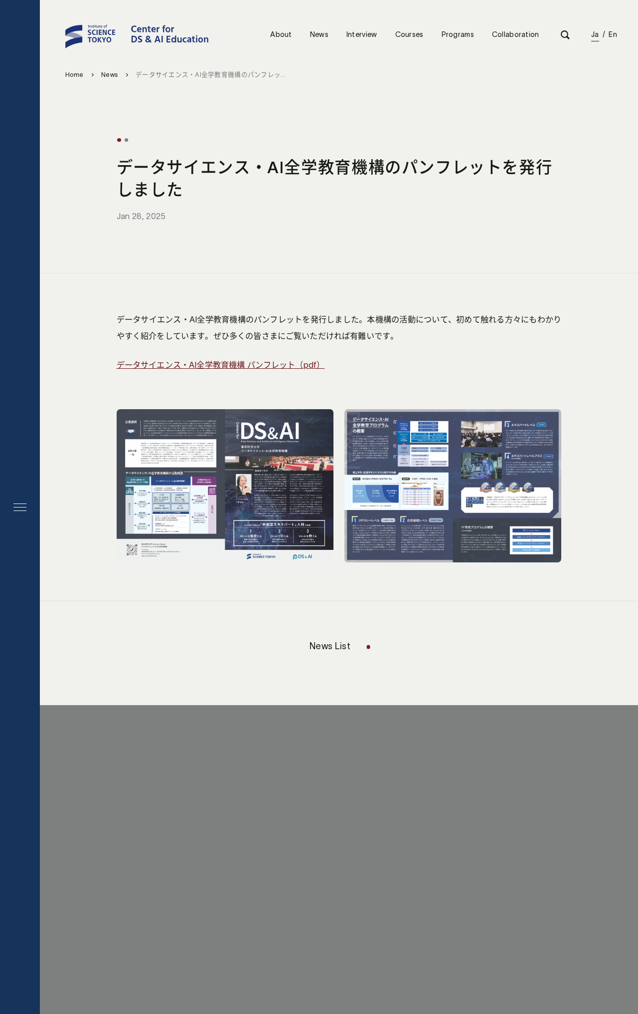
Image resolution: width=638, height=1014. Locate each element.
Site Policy (299, 900)
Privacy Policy (362, 900)
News (319, 34)
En (613, 34)
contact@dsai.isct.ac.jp (338, 834)
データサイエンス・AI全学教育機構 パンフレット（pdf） (221, 364)
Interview (361, 34)
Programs (458, 34)
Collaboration (515, 34)
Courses (409, 34)
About (281, 34)
